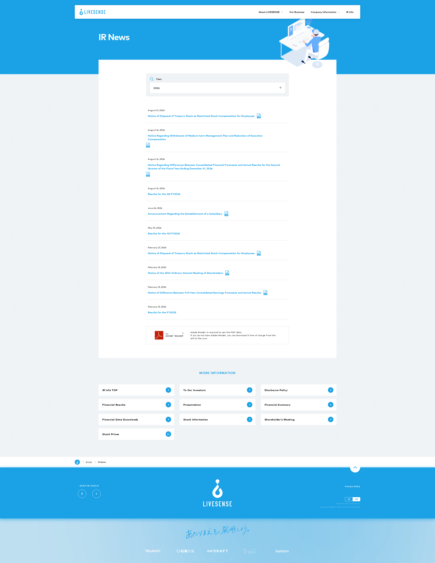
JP (349, 499)
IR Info (349, 11)
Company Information (323, 11)
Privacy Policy (352, 486)
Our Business (296, 11)
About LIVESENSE (269, 11)
